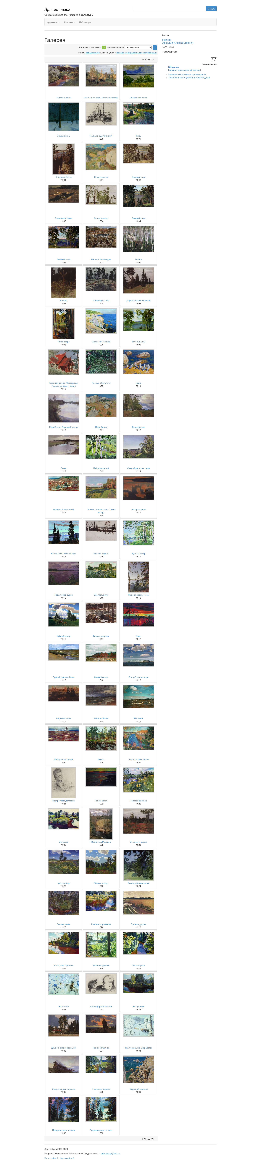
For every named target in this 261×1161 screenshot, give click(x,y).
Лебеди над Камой (63, 759)
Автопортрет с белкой (101, 1006)
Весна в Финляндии (101, 259)
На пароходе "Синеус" (101, 135)
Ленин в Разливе (101, 1047)
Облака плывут (101, 882)
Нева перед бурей (64, 594)
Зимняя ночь (63, 135)
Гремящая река (101, 635)
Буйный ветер (138, 553)
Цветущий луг (63, 882)
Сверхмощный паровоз (63, 1088)
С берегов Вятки (63, 176)
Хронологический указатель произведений (189, 77)
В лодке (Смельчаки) (63, 509)
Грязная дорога (138, 924)
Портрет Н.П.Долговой (63, 800)
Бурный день (138, 426)
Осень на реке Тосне (138, 759)
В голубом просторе (138, 677)
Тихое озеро (63, 341)
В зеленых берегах (101, 1088)
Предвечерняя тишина (63, 1129)
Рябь (138, 135)
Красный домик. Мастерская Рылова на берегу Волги (63, 384)
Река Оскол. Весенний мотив (63, 426)
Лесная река (138, 965)
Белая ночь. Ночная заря (63, 553)
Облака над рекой (138, 97)
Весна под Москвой (101, 841)
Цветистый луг (101, 594)
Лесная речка (63, 924)
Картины (68, 22)
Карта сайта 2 (67, 1157)
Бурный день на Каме (63, 677)
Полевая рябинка (138, 800)
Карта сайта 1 (51, 1157)
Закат (138, 635)
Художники (52, 22)
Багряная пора (63, 718)
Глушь (101, 759)
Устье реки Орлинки (63, 965)
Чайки (139, 382)
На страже (63, 1006)
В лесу (138, 259)
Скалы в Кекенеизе (101, 341)
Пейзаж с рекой (63, 97)
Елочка (63, 300)
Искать (211, 8)
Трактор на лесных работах (138, 1047)
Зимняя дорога (100, 553)
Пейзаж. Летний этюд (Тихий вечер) (101, 511)
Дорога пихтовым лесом (139, 300)
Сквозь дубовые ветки (138, 882)
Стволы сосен (101, 176)
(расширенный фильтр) (184, 69)
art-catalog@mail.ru (110, 1153)
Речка (63, 468)
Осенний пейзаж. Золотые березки (101, 97)
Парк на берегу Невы (138, 594)
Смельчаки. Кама (63, 218)
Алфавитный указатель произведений (187, 74)
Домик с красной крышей (63, 1047)
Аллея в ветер (101, 218)
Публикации (85, 22)
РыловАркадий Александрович (177, 41)
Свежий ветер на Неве (138, 468)
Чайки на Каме (101, 718)
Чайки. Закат (101, 800)
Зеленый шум (138, 176)
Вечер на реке (138, 509)
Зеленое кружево (101, 965)
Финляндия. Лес (101, 300)
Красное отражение (101, 924)
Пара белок (101, 426)
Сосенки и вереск (138, 841)
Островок (63, 841)
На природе (138, 1006)
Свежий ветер (101, 677)
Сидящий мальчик (139, 1088)
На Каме (138, 718)
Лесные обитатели (101, 382)
